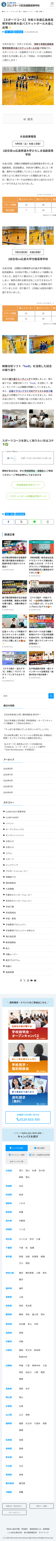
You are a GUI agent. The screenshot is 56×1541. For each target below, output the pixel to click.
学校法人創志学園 (13, 1529)
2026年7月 (8, 774)
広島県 (9, 1406)
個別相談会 (11, 882)
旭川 (28, 1170)
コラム (9, 853)
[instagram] (28, 980)
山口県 (9, 1414)
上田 (21, 1296)
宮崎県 (9, 1474)
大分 (21, 1465)
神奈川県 (10, 1272)
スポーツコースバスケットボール (36, 458)
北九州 (29, 1423)
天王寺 (29, 1350)
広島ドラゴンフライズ (20, 391)
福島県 (9, 1203)
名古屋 (22, 1323)
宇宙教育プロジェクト (16, 924)
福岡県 (9, 1423)
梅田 (21, 1350)
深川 (21, 1170)
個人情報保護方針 (30, 1532)
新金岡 (37, 1350)
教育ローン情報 (41, 1506)
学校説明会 (11, 912)
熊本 (21, 1457)
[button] (52, 4)
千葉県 (9, 1247)
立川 (21, 1263)
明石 (21, 1372)
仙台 (21, 1185)
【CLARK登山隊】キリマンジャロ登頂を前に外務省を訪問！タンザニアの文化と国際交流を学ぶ (27, 736)
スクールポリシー (14, 1512)
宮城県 (9, 1185)
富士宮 (35, 1314)
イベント (10, 823)
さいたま (23, 1239)
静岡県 (9, 1314)
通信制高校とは (35, 1529)
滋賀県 (9, 1332)
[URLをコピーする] (48, 521)
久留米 (37, 1423)
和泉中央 (23, 1356)
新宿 (21, 1256)
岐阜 (21, 1305)
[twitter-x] (24, 980)
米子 (28, 1388)
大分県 (9, 1465)
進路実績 (10, 972)
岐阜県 (9, 1305)
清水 (43, 1314)
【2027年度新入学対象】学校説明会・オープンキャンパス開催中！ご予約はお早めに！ (27, 722)
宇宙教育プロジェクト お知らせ (20, 930)
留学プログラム (13, 960)
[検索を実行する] (51, 696)
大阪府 (9, 1350)
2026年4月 (8, 792)
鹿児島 (22, 1483)
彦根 (21, 1332)
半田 (36, 1323)
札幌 (34, 1170)
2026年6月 (8, 780)
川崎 (38, 1272)
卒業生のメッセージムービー (19, 894)
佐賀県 (9, 1439)
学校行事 (10, 906)
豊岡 (43, 1372)
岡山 (21, 1397)
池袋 (28, 1256)
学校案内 (24, 1529)
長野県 (9, 1296)
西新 (45, 1423)
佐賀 (21, 1439)
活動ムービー (12, 954)
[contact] (35, 980)
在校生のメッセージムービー (19, 900)
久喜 (38, 1239)
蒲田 (28, 1263)
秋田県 (9, 1194)
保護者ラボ (11, 876)
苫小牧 (42, 1170)
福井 (21, 1288)
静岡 (21, 1314)
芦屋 (21, 1365)
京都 (21, 1341)
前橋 (21, 1212)
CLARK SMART (12, 817)
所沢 (32, 1239)
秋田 (21, 1194)
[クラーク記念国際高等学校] (20, 4)
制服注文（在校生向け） (14, 1506)
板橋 (43, 1256)
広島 (21, 1406)
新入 (8, 948)
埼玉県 (9, 1239)
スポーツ (10, 859)
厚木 (45, 1272)
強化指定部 (19, 32)
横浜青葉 (30, 1272)
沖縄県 (9, 1492)
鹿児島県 (10, 1483)
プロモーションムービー (17, 870)
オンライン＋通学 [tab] (18, 1155)
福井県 (9, 1288)
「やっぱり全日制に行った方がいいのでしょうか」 (26, 729)
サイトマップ (44, 1532)
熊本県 (9, 1457)
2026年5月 (8, 786)
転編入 (9, 966)
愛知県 (9, 1323)
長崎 (21, 1448)
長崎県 (9, 1448)
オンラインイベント (15, 835)
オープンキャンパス (15, 829)
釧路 (21, 1177)
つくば (22, 1229)
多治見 (29, 1305)
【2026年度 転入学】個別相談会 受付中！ (22, 714)
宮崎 (21, 1474)
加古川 (29, 1372)
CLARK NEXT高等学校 (16, 811)
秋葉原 (35, 1256)
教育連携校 (11, 942)
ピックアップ (12, 865)
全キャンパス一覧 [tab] (16, 1161)
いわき (22, 1203)
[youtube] (31, 980)
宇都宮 (22, 1220)
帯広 (28, 1177)
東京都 (9, 1256)
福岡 (21, 1423)
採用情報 (46, 1529)
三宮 (28, 1365)
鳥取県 (9, 1388)
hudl (27, 366)
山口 (21, 1414)
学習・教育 (9, 32)
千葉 (21, 1247)
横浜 (21, 1272)
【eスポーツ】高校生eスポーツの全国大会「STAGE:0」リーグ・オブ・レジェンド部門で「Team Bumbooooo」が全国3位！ (24, 747)
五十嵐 (49, 391)
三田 (45, 1365)
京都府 (9, 1341)
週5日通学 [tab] (41, 1148)
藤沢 (21, 1279)
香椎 (21, 1430)
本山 (30, 1323)
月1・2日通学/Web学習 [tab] (41, 1155)
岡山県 (9, 1397)
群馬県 (9, 1212)
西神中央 (36, 1365)
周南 (28, 1414)
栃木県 (9, 1220)
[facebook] (21, 980)
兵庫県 (9, 1365)
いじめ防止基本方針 (14, 1532)
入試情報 (10, 888)
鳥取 (21, 1388)
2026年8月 (8, 768)
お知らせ (10, 841)
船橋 (32, 1247)
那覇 (21, 1492)
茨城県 (9, 1229)
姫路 (21, 1378)
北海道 (9, 1170)
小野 (36, 1372)
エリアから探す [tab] (18, 1148)
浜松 (28, 1314)
